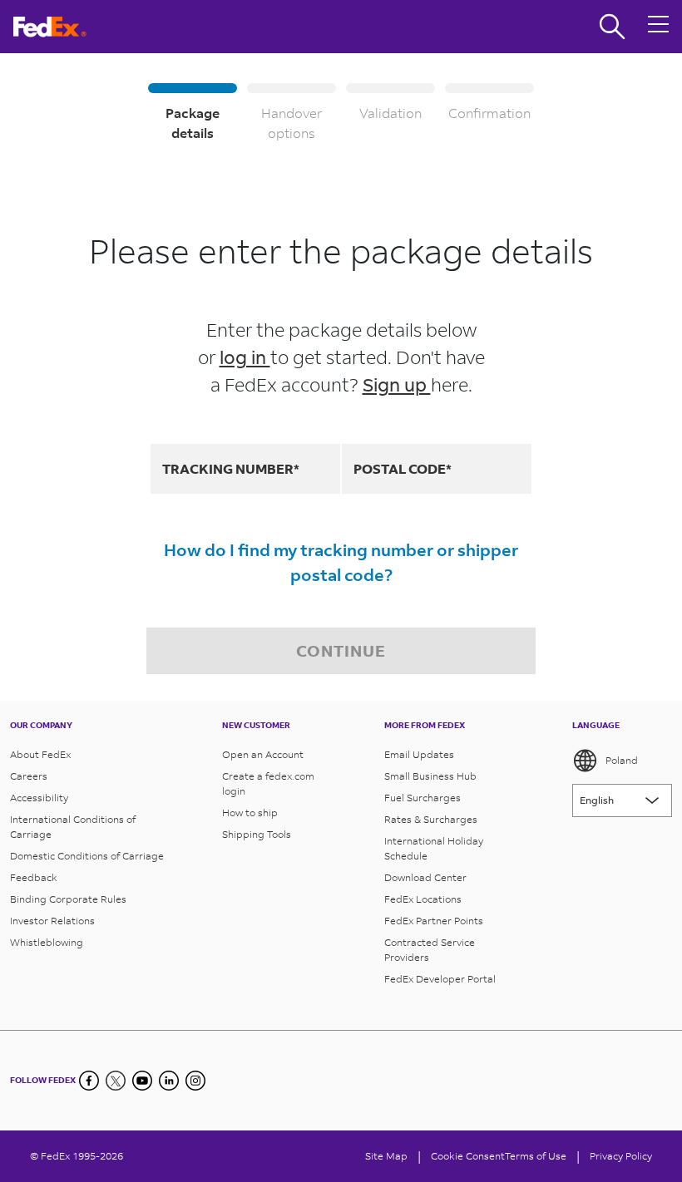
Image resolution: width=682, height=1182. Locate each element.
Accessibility (39, 797)
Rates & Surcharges (430, 819)
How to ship (250, 812)
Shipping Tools (256, 834)
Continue (341, 650)
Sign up (397, 384)
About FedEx (40, 754)
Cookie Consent (468, 1156)
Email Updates (419, 754)
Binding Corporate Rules (68, 899)
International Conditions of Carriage (73, 826)
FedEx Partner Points (433, 920)
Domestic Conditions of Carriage (87, 856)
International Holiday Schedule (433, 848)
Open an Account (263, 754)
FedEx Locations (423, 899)
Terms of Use (535, 1156)
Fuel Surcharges (422, 797)
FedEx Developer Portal (440, 979)
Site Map (386, 1156)
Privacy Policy (621, 1156)
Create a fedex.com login (268, 783)
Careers (28, 776)
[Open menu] (658, 26)
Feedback (33, 877)
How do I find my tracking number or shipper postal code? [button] (341, 562)
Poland (621, 760)
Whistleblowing (46, 942)
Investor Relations (52, 920)
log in (245, 357)
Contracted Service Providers (429, 949)
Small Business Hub (430, 776)
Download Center (425, 877)
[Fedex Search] (612, 26)
